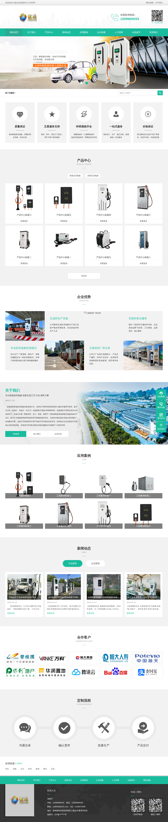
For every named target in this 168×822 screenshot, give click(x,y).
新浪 (30, 769)
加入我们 (37, 434)
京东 (22, 769)
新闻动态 (66, 32)
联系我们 (153, 32)
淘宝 (7, 769)
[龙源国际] (46, 17)
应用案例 (84, 32)
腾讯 (45, 769)
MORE (84, 276)
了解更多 (15, 434)
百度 (53, 769)
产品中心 (49, 32)
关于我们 (159, 3)
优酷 (15, 769)
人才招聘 (119, 32)
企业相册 (101, 32)
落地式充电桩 (75, 176)
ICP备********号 (61, 814)
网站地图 (149, 3)
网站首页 (14, 32)
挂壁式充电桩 (92, 176)
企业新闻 (95, 563)
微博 (37, 769)
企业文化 (58, 434)
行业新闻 (72, 563)
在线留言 (136, 32)
